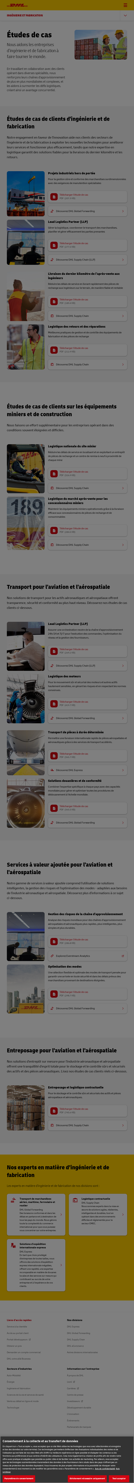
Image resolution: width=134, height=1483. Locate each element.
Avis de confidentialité (105, 1468)
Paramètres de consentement (18, 1478)
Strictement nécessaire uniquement (87, 1478)
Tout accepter (119, 1478)
